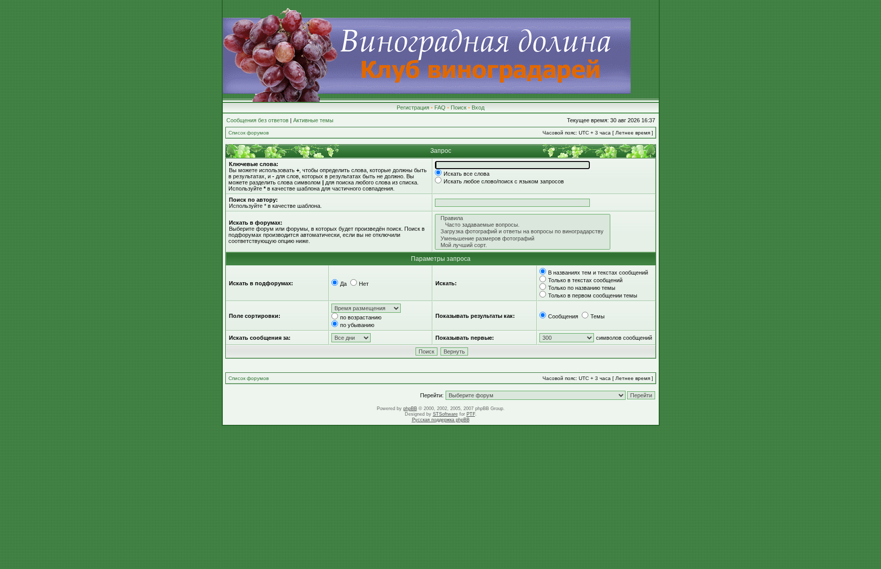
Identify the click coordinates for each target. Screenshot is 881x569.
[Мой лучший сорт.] (522, 245)
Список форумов (248, 133)
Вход (478, 107)
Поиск (459, 107)
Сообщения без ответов (257, 120)
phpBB (410, 408)
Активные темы (313, 120)
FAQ (440, 107)
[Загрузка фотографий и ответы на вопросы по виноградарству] (522, 231)
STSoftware (445, 414)
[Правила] (522, 218)
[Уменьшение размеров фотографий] (522, 238)
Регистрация (413, 107)
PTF (471, 414)
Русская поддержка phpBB (441, 419)
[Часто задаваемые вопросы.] (522, 225)
